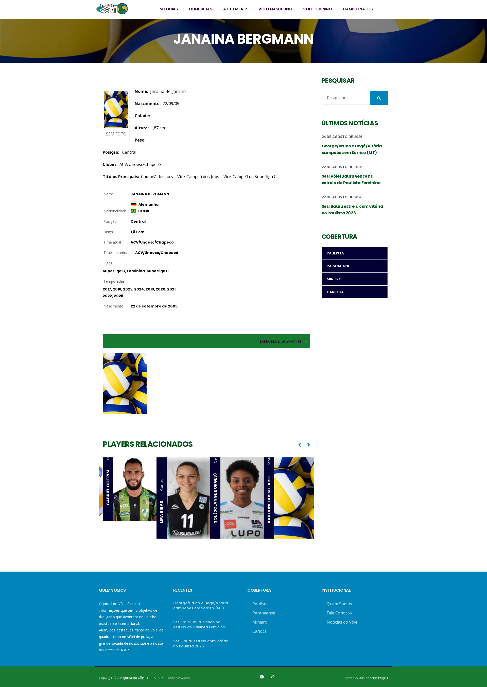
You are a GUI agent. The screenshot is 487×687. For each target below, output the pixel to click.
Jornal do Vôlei (134, 678)
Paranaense (263, 613)
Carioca (259, 631)
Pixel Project (379, 678)
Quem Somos (339, 604)
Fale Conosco (339, 613)
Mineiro (259, 622)
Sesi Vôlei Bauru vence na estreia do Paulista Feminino (199, 625)
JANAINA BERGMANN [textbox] (280, 341)
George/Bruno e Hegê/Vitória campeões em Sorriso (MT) (200, 605)
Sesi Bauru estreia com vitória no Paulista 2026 (200, 644)
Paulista (260, 604)
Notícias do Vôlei (342, 622)
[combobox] (206, 341)
